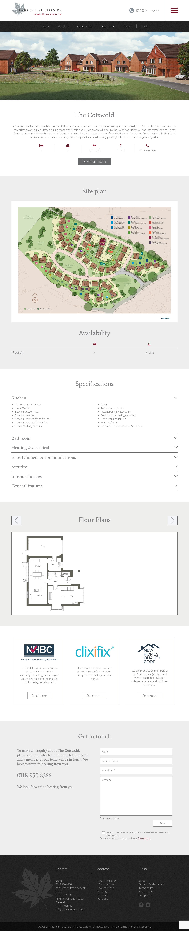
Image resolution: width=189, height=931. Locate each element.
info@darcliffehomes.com (70, 909)
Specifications (85, 26)
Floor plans (108, 26)
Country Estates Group (151, 884)
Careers (143, 880)
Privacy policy (146, 891)
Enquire (127, 26)
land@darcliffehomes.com (71, 898)
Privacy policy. (144, 838)
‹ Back (144, 26)
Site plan (63, 26)
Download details (95, 161)
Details (45, 26)
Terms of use (146, 888)
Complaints (145, 895)
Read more (39, 695)
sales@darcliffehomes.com (71, 888)
